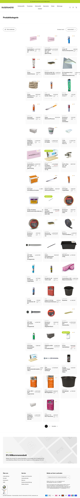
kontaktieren (63, 487)
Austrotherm (30, 47)
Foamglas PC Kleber (47, 141)
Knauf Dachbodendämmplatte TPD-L (33, 369)
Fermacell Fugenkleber (65, 189)
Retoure (23, 480)
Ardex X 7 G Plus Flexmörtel (49, 415)
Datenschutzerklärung (27, 482)
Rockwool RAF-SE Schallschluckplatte (50, 73)
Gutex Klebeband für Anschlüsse (31, 96)
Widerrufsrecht (25, 484)
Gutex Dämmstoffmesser (50, 118)
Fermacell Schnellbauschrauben (33, 189)
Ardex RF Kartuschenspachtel (67, 49)
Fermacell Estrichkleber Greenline (30, 347)
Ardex (63, 47)
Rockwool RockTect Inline (65, 211)
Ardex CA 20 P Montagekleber (49, 391)
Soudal (46, 276)
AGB (4, 482)
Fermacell (29, 115)
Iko (63, 162)
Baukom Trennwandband (66, 233)
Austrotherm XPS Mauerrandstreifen (67, 279)
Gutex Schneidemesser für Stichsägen (49, 256)
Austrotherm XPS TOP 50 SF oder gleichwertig (30, 166)
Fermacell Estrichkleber (30, 118)
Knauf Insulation (48, 162)
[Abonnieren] (68, 477)
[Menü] (6, 485)
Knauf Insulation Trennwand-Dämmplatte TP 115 (48, 166)
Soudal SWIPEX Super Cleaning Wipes (66, 370)
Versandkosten (25, 478)
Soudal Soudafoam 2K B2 (31, 302)
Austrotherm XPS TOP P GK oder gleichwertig (48, 51)
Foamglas (47, 139)
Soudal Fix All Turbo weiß (48, 279)
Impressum (5, 480)
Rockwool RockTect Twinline (29, 234)
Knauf (28, 276)
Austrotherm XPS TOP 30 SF (30, 50)
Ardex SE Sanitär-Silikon (48, 95)
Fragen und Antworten (27, 476)
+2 (51, 98)
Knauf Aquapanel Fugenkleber (30, 280)
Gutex (46, 115)
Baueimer (64, 300)
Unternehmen (6, 476)
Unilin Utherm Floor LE (64, 142)
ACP (28, 253)
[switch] (4, 493)
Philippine (29, 139)
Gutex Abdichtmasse (31, 73)
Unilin (63, 139)
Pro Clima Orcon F (64, 95)
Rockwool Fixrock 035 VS (48, 234)
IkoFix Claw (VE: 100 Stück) (65, 165)
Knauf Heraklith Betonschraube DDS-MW (49, 212)
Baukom (63, 231)
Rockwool (64, 115)
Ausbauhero (64, 253)
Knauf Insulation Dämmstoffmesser (50, 189)
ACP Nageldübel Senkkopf (48, 369)
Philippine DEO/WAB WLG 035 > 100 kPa (30, 143)
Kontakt (5, 478)
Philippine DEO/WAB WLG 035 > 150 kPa (30, 417)
